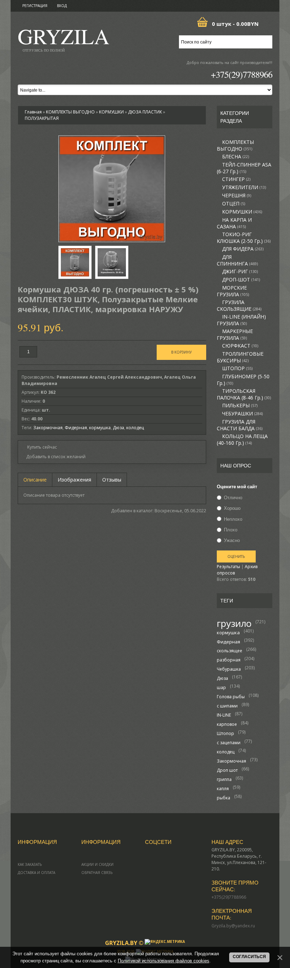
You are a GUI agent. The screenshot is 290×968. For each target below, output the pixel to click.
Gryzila (63, 38)
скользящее (229, 651)
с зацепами (228, 743)
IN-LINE (224, 715)
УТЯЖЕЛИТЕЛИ (244, 187)
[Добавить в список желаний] (54, 457)
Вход (62, 5)
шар (221, 687)
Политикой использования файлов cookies (163, 960)
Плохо (230, 529)
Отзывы (111, 479)
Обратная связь (96, 872)
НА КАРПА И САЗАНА (234, 223)
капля (223, 789)
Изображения (74, 479)
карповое (227, 724)
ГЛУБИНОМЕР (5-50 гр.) (243, 379)
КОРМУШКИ (242, 212)
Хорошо (232, 508)
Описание (35, 479)
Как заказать (30, 864)
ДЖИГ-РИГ (240, 271)
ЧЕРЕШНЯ (236, 195)
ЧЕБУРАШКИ (242, 413)
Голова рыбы (231, 697)
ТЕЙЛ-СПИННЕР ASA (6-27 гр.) (244, 168)
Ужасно (232, 540)
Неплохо (233, 519)
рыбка (223, 798)
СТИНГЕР (236, 179)
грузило (234, 623)
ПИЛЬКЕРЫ (239, 405)
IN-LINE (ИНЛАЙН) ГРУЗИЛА (241, 320)
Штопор (225, 733)
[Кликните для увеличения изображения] (112, 189)
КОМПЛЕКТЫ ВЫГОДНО (235, 145)
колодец (225, 752)
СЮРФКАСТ (240, 346)
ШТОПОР (237, 368)
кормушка (228, 632)
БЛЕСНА (235, 156)
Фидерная (228, 641)
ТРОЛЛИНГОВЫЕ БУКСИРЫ (240, 357)
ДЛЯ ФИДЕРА (242, 249)
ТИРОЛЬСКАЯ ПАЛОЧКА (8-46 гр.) (244, 394)
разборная (228, 660)
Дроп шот (227, 770)
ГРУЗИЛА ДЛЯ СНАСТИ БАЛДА (239, 425)
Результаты (228, 567)
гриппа (224, 779)
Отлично (233, 497)
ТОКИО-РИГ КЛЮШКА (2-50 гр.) (244, 237)
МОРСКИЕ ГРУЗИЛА (233, 291)
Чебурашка (229, 669)
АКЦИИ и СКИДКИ (97, 864)
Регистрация (34, 5)
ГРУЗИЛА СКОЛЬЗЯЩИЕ (239, 305)
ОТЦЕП (233, 203)
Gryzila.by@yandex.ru (233, 926)
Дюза (222, 678)
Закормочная (231, 761)
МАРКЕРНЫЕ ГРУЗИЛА (235, 334)
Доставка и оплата (36, 872)
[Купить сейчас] (39, 447)
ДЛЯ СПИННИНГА (237, 260)
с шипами (227, 706)
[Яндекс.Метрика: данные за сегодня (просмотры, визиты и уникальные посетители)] (165, 942)
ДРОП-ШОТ (241, 279)
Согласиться (249, 956)
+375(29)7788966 (241, 74)
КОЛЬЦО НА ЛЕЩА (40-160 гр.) (242, 439)
